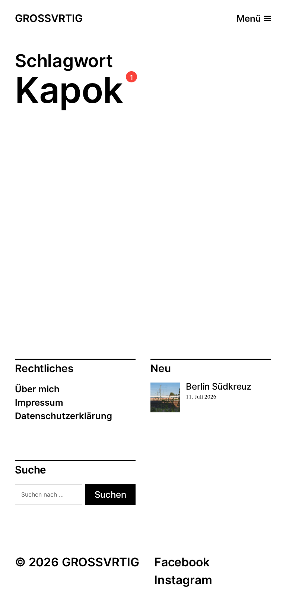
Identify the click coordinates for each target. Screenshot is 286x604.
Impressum (39, 402)
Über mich (37, 389)
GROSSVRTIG (49, 18)
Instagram (183, 580)
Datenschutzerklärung (63, 415)
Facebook (182, 562)
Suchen (110, 494)
